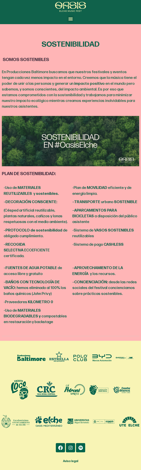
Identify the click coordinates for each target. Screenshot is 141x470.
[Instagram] (70, 447)
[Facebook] (60, 447)
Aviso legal (70, 461)
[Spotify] (80, 447)
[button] (70, 18)
